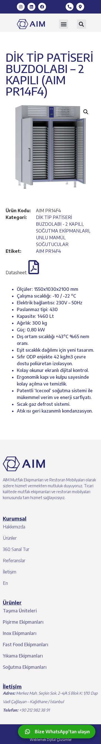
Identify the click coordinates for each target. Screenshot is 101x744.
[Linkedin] (31, 7)
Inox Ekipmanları (19, 633)
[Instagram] (21, 7)
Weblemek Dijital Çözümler (51, 740)
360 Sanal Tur (16, 549)
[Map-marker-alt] (80, 7)
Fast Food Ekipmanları (25, 644)
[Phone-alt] (70, 7)
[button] (63, 24)
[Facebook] (42, 7)
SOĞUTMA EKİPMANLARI (62, 231)
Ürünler (10, 538)
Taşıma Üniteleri (20, 611)
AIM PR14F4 (48, 251)
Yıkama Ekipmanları (23, 656)
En (5, 583)
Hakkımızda (14, 527)
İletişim (9, 572)
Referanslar (14, 560)
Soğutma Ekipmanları (25, 667)
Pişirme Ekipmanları (23, 622)
